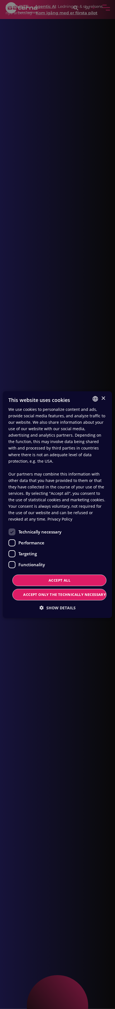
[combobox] (95, 398)
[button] (58, 608)
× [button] (103, 398)
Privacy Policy (59, 519)
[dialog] (57, 504)
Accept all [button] (59, 580)
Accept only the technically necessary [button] (64, 594)
